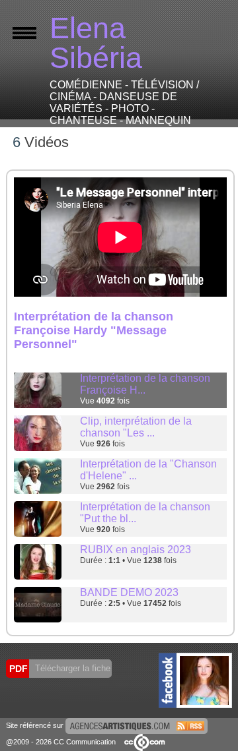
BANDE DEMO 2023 (129, 592)
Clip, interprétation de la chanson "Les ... (136, 426)
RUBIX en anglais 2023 (135, 549)
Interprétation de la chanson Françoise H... (145, 384)
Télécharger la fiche (71, 668)
